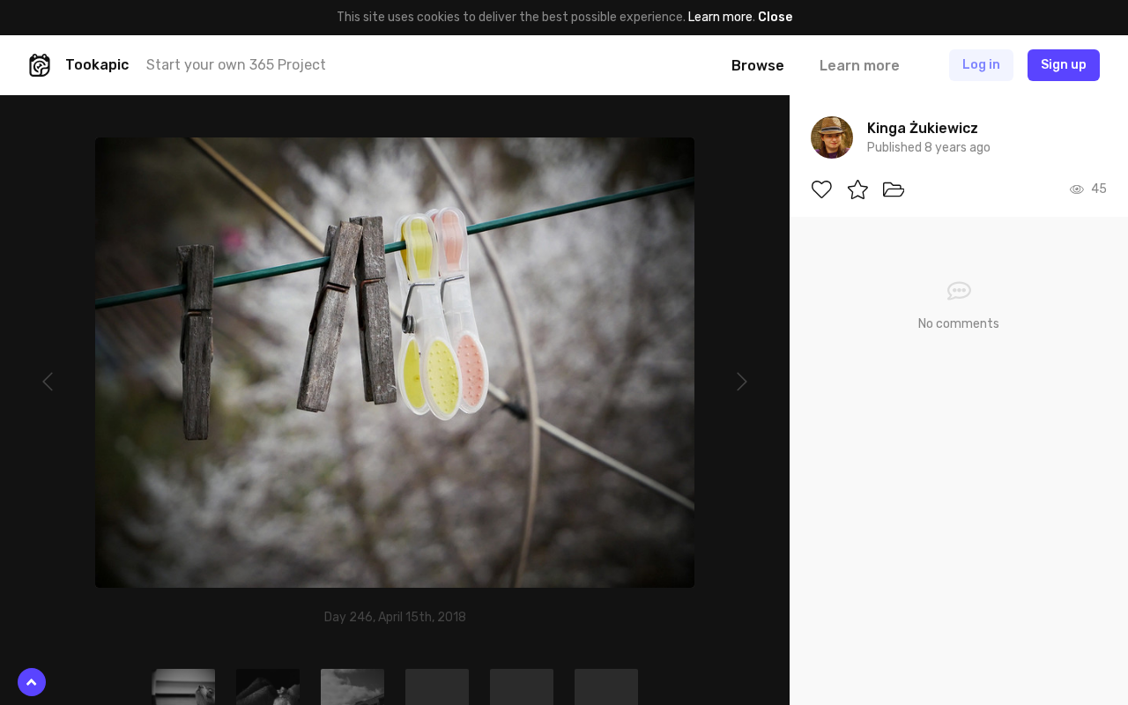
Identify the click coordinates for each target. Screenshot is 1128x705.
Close (775, 17)
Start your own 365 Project (236, 64)
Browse (757, 65)
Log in (981, 64)
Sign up (1064, 64)
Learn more (720, 17)
